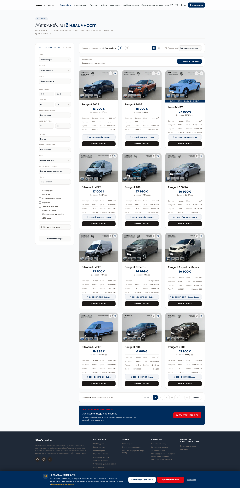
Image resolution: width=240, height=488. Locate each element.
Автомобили (65, 5)
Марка (41, 55)
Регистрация (196, 5)
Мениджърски (99, 450)
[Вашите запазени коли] (171, 5)
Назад (146, 397)
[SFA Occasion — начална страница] (47, 5)
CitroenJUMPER (91, 187)
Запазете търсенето (191, 61)
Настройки (191, 480)
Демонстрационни (100, 460)
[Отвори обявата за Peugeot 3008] (98, 85)
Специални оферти (101, 457)
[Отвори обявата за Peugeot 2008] (141, 85)
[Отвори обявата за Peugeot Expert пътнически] (141, 247)
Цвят (41, 155)
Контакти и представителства (155, 5)
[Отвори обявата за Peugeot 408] (141, 167)
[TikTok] (50, 459)
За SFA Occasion (131, 5)
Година (42, 99)
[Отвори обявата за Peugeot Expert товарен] (185, 247)
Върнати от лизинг (100, 454)
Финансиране (80, 5)
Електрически (99, 447)
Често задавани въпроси (161, 459)
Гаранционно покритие (131, 447)
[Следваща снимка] (115, 85)
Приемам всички (170, 479)
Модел (42, 65)
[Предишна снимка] (82, 85)
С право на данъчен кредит (104, 464)
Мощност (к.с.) (46, 121)
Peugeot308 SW (178, 187)
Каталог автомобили (159, 447)
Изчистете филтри (54, 239)
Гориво (42, 134)
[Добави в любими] (110, 73)
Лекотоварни (98, 467)
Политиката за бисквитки (62, 484)
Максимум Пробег (47, 110)
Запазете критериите (187, 415)
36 (187, 397)
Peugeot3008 (90, 104)
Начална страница (158, 444)
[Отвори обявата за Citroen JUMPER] (98, 167)
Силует (42, 76)
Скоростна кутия (47, 145)
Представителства (188, 446)
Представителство (48, 166)
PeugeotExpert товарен (183, 267)
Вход (183, 5)
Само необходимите (142, 479)
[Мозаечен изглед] (154, 48)
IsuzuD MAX (175, 107)
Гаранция (94, 5)
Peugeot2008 (133, 104)
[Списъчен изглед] (159, 48)
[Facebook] (37, 459)
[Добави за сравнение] (115, 73)
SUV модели (98, 444)
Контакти (184, 449)
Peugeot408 (132, 187)
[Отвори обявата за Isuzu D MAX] (185, 85)
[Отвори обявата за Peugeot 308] (141, 327)
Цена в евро (44, 89)
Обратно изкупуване (111, 5)
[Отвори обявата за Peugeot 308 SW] (185, 167)
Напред (196, 397)
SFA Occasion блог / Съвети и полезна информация (163, 455)
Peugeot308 (132, 347)
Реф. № (42, 177)
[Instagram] (43, 459)
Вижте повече (98, 144)
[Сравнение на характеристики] (176, 5)
